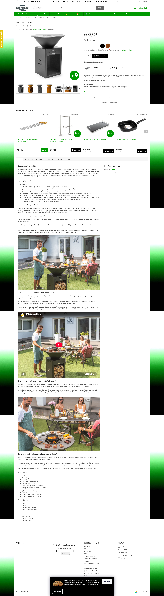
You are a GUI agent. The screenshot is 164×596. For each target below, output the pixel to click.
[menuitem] (21, 14)
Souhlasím (106, 582)
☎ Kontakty (76, 1)
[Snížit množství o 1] (91, 57)
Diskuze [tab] (59, 159)
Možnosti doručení (126, 50)
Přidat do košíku (101, 56)
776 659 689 (124, 550)
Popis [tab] (19, 159)
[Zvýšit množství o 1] (91, 55)
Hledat (100, 8)
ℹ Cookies (86, 561)
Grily (113, 170)
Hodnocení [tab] (50, 159)
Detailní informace (89, 92)
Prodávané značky (89, 576)
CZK (137, 1)
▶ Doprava (56, 1)
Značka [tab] (67, 159)
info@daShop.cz (125, 547)
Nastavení (57, 591)
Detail (44, 150)
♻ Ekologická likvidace (90, 568)
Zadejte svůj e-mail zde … (65, 548)
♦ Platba (65, 1)
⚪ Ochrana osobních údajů (92, 564)
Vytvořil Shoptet (143, 592)
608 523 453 (124, 553)
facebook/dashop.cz (127, 555)
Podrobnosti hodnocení (39, 29)
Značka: (51, 29)
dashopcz (123, 558)
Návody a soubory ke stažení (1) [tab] (34, 159)
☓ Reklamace (87, 1)
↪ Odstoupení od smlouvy (91, 566)
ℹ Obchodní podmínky (101, 1)
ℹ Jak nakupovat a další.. (90, 559)
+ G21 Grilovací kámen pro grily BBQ (111, 68)
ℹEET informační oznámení (91, 573)
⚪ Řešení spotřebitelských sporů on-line (96, 571)
